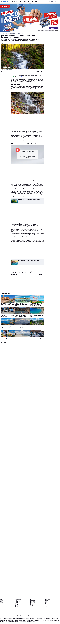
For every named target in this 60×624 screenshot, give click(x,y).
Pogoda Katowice (32, 600)
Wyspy (25, 1)
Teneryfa (46, 605)
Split (45, 608)
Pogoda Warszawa (17, 601)
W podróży (21, 1)
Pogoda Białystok (32, 603)
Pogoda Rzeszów (32, 602)
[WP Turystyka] (7, 1)
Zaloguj (56, 1)
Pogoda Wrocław (17, 602)
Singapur (46, 604)
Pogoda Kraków (17, 604)
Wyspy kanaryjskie (47, 609)
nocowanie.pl (2, 603)
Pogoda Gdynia (32, 604)
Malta (46, 602)
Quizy (33, 1)
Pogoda (16, 600)
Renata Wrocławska (6, 71)
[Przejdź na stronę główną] (1, 2)
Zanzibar (46, 606)
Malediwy (46, 603)
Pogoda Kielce (17, 609)
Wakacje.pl (1, 601)
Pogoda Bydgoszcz (32, 601)
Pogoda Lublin (17, 607)
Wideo (36, 1)
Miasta (29, 1)
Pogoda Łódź (17, 608)
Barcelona (46, 600)
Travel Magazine (14, 1)
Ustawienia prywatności (44, 615)
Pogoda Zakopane (17, 603)
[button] (52, 1)
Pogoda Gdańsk (17, 605)
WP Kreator (23, 76)
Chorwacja (46, 601)
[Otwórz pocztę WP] (49, 1)
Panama (46, 607)
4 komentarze (37, 71)
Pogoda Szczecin (17, 606)
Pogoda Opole (32, 605)
